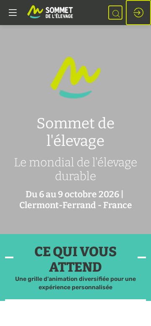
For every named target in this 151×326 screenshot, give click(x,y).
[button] (12, 12)
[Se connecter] (138, 12)
